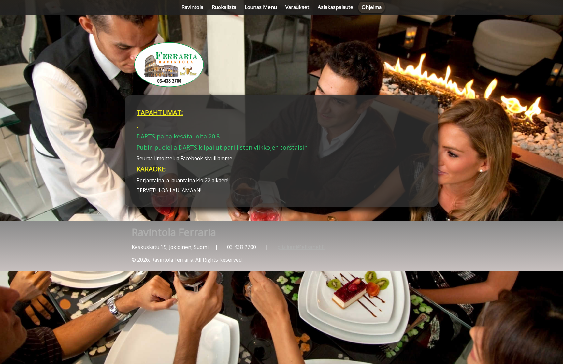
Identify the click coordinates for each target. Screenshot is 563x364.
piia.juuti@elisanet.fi (301, 247)
